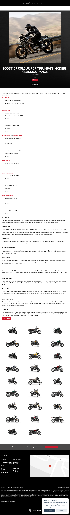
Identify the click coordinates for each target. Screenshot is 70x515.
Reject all (61, 510)
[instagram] (16, 471)
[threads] (18, 471)
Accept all (49, 510)
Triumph (34, 79)
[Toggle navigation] (2, 3)
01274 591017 (65, 3)
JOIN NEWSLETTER (51, 447)
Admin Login (60, 487)
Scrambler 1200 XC (18, 135)
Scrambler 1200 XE (6, 135)
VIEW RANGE (7, 318)
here (14, 501)
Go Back (35, 84)
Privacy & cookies (66, 487)
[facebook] (14, 471)
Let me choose (61, 507)
